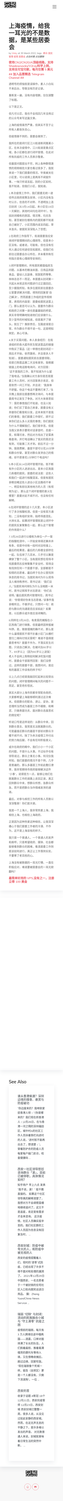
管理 (11, 56)
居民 (50, 53)
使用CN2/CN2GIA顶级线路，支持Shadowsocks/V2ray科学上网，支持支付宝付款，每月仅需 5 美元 (31, 65)
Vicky (14, 53)
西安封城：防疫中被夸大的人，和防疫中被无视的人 (31, 1249)
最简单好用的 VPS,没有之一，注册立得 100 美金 (31, 879)
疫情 (16, 56)
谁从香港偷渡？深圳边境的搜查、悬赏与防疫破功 (31, 1099)
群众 (45, 53)
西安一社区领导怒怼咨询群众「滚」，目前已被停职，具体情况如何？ (31, 1174)
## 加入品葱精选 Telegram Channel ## (26, 75)
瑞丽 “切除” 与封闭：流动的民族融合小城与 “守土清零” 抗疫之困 (31, 1319)
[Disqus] (31, 946)
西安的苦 (23, 1391)
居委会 (22, 56)
